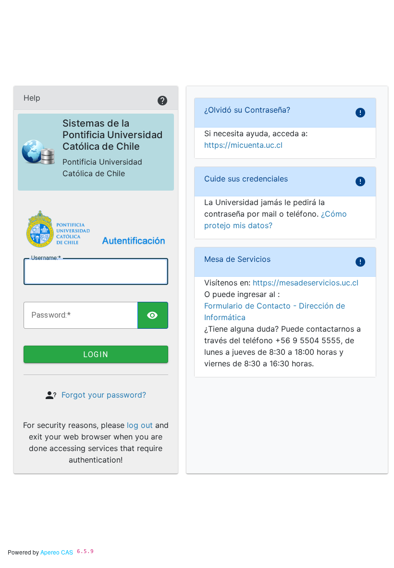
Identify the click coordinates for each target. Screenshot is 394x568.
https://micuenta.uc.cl (243, 145)
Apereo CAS (56, 552)
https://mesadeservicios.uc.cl (305, 282)
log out (140, 425)
